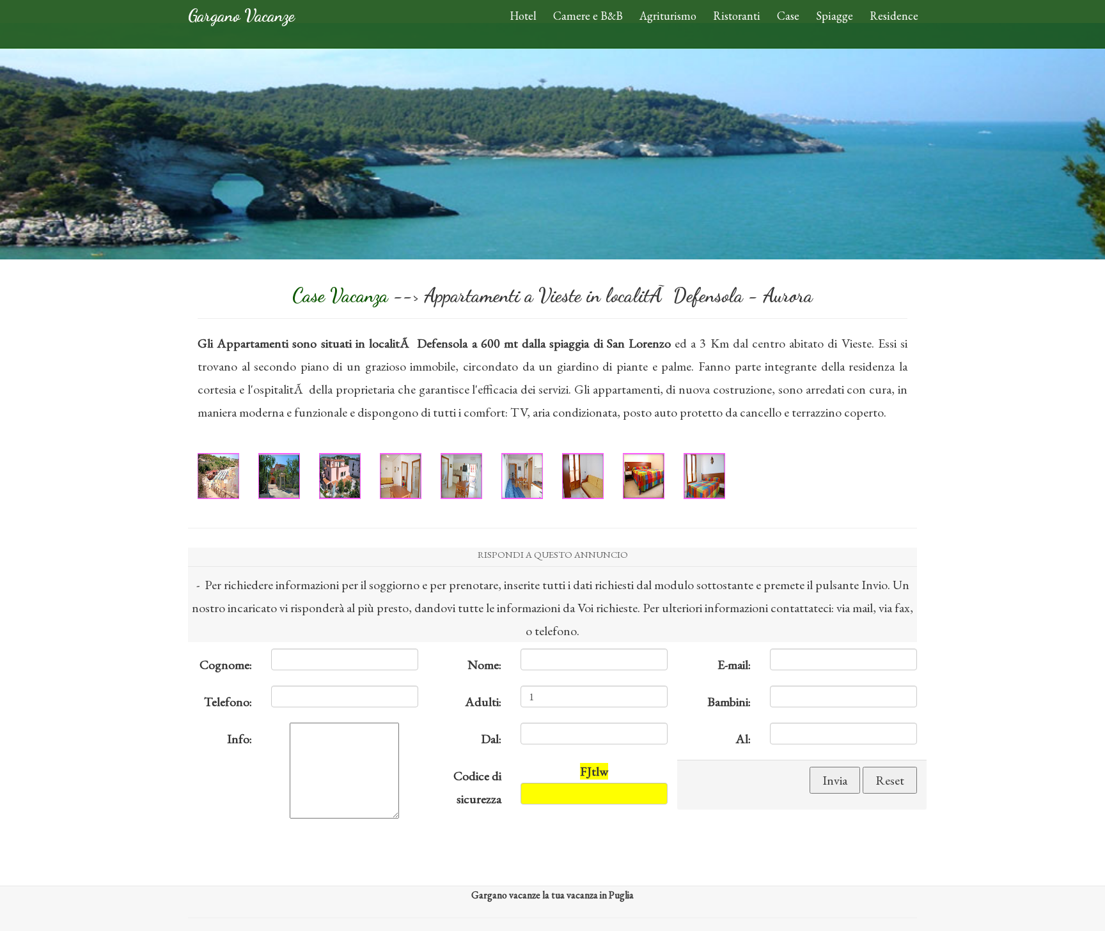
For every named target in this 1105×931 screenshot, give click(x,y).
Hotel (523, 15)
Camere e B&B (588, 15)
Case (788, 15)
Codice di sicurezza (477, 787)
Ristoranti (736, 15)
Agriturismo (667, 15)
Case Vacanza (342, 295)
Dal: (491, 738)
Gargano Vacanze (241, 15)
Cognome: (226, 664)
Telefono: (228, 701)
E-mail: (734, 664)
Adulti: (483, 701)
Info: (239, 738)
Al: (743, 738)
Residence (894, 15)
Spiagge (834, 15)
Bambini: (729, 701)
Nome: (484, 664)
